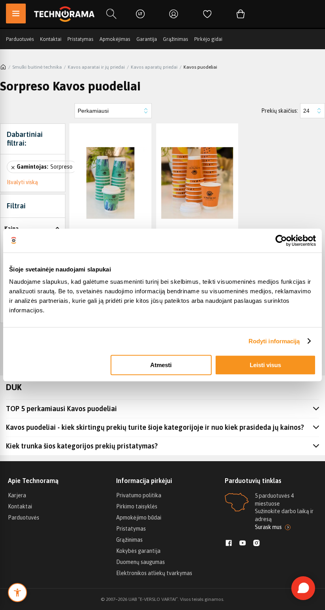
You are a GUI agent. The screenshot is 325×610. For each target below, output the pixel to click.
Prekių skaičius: (279, 111)
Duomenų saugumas (140, 562)
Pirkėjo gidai (208, 39)
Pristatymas (80, 39)
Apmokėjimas (114, 39)
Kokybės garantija (138, 551)
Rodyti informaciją (274, 341)
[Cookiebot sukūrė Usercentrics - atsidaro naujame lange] (281, 240)
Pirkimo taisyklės (136, 506)
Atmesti (161, 365)
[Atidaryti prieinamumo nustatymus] (17, 592)
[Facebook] (229, 543)
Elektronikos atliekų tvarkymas (154, 573)
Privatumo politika (138, 495)
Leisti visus (265, 365)
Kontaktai (50, 39)
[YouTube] (243, 543)
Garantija (146, 39)
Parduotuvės (20, 39)
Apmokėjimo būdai (138, 517)
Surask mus (268, 527)
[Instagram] (256, 543)
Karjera (17, 495)
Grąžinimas (175, 39)
